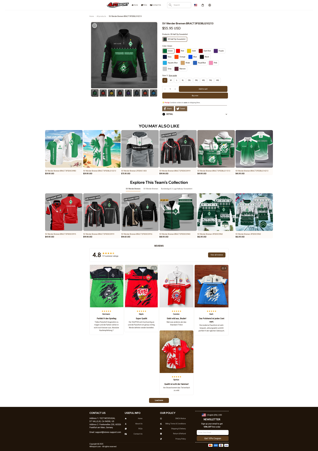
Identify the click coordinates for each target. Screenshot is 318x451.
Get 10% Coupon (212, 438)
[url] (108, 432)
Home (91, 16)
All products (101, 16)
